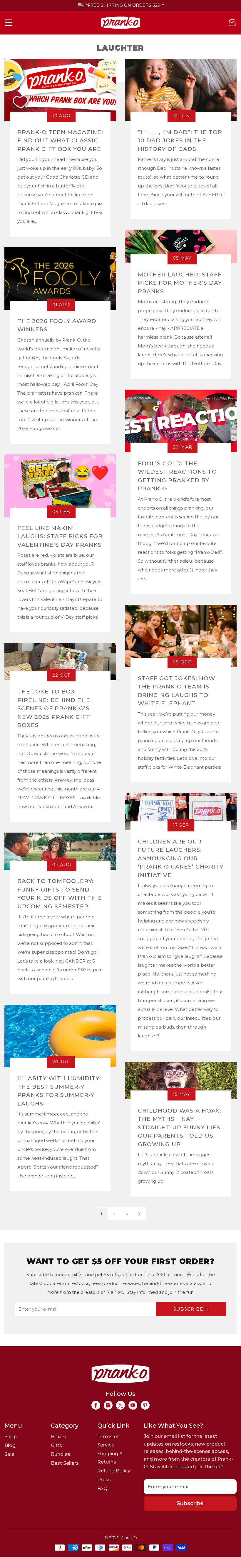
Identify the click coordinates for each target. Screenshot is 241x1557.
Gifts (56, 1445)
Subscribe (188, 1309)
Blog (10, 1445)
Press (104, 1479)
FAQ (102, 1488)
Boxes (58, 1436)
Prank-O (128, 1537)
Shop (10, 1436)
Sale (9, 1454)
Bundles (60, 1454)
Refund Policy (113, 1471)
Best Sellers (65, 1463)
